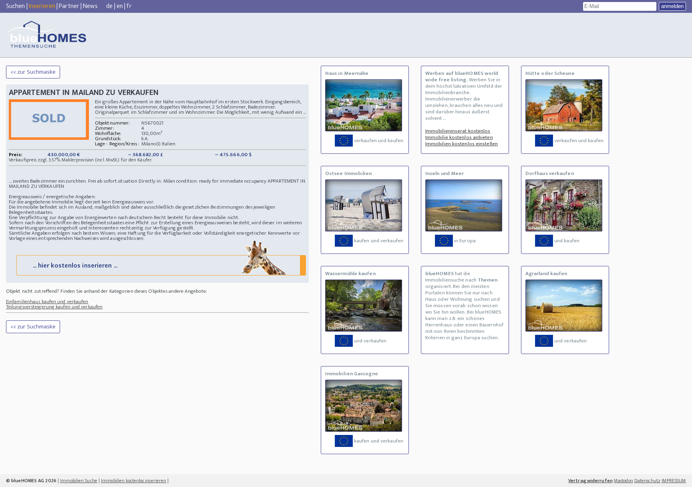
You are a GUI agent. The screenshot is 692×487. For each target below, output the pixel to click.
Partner (69, 6)
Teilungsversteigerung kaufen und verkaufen (54, 306)
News (90, 6)
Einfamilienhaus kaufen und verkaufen (47, 301)
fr (129, 6)
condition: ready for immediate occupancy (221, 181)
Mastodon (623, 481)
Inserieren (42, 6)
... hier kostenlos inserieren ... (75, 265)
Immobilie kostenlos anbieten (459, 137)
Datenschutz (647, 481)
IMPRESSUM (674, 481)
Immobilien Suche (78, 481)
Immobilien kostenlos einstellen (461, 143)
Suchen (15, 6)
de (109, 6)
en (120, 6)
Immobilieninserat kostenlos (458, 131)
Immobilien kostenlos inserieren (133, 481)
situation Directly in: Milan (146, 181)
